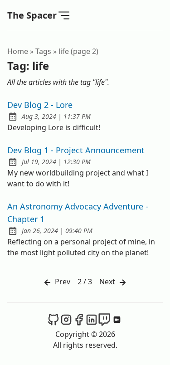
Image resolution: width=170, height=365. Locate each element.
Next (108, 282)
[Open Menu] (64, 15)
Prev (61, 282)
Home (17, 51)
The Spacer (32, 15)
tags (43, 51)
